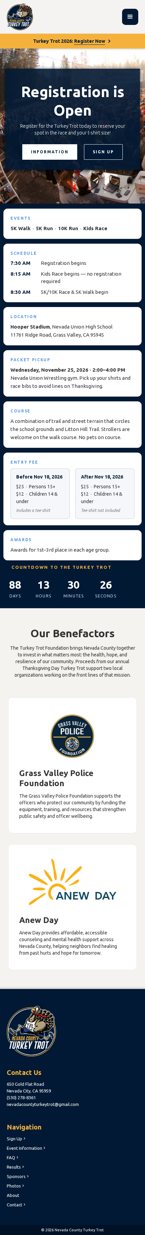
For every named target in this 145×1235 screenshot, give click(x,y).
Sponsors (18, 1176)
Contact (17, 1204)
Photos (16, 1185)
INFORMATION (49, 152)
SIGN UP (103, 152)
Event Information (27, 1148)
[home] (20, 16)
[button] (130, 17)
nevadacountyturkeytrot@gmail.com (43, 1104)
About (13, 1195)
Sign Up (17, 1138)
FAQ (13, 1157)
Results (16, 1167)
